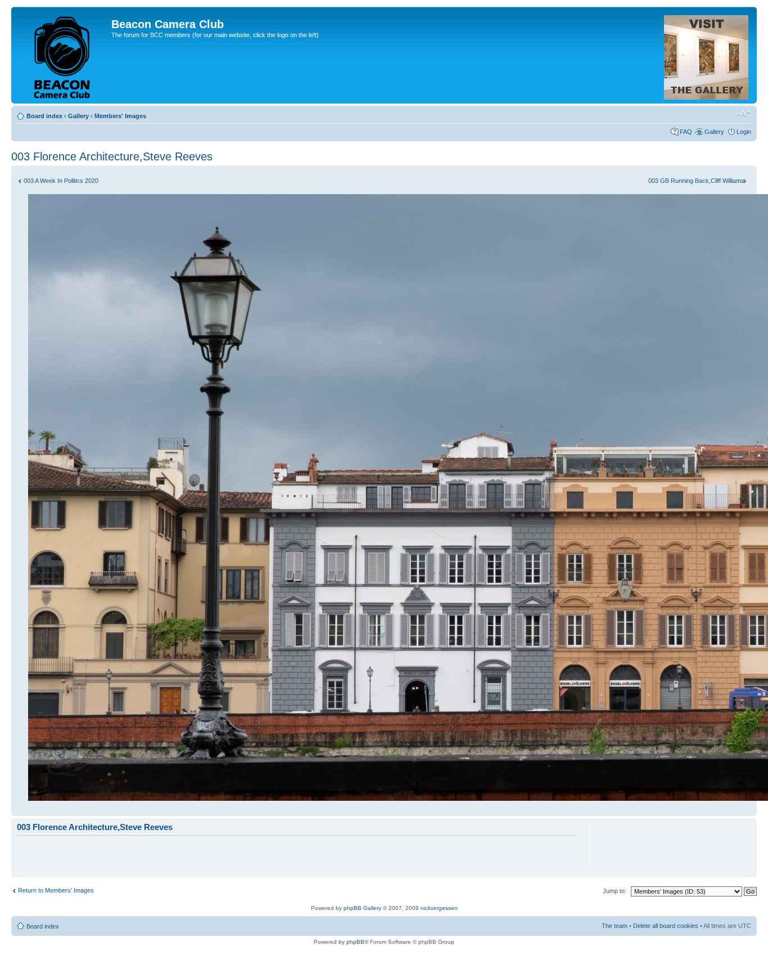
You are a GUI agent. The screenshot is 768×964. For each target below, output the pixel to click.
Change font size (743, 114)
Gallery (78, 116)
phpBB (355, 942)
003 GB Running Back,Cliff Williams (696, 180)
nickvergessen (439, 908)
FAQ (686, 131)
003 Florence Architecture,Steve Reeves (112, 156)
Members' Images (120, 116)
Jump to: (614, 890)
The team (614, 925)
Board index (44, 116)
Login (744, 131)
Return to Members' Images (56, 890)
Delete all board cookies (665, 925)
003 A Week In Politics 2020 (61, 180)
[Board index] (62, 55)
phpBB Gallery (362, 908)
